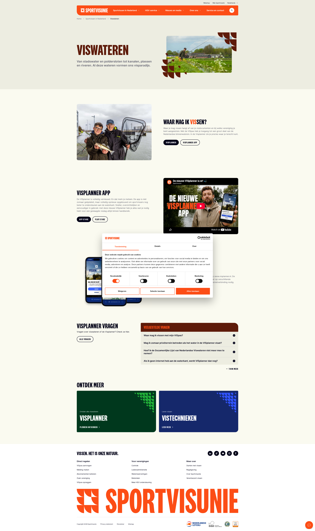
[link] (171, 142)
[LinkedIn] (210, 453)
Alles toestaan (193, 291)
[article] (116, 411)
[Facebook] (235, 453)
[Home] (94, 10)
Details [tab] (158, 246)
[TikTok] (216, 453)
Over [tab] (194, 246)
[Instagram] (229, 453)
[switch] (143, 281)
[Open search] (231, 10)
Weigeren (122, 291)
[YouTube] (222, 453)
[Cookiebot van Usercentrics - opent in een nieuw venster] (199, 238)
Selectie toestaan (157, 291)
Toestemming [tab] (120, 246)
